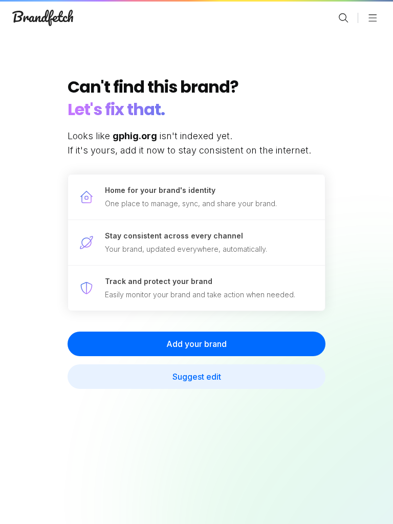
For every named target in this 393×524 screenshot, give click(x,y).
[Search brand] (343, 18)
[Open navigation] (372, 18)
